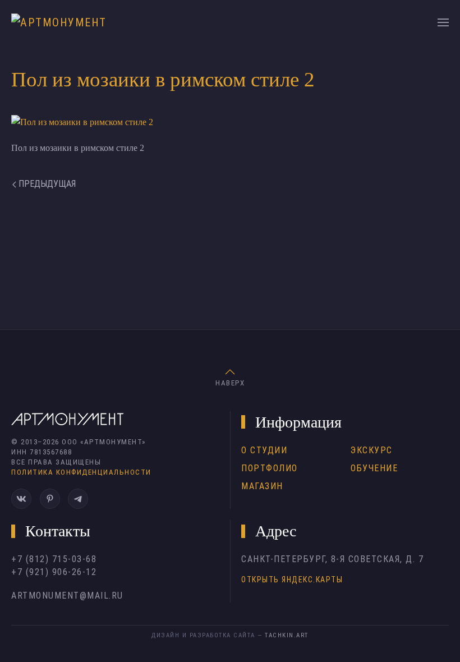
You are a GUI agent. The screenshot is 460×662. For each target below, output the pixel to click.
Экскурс (372, 450)
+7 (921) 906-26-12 (53, 572)
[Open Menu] (443, 22)
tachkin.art (287, 635)
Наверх (230, 383)
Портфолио (269, 468)
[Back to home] (62, 22)
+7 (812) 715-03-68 (53, 559)
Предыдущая (46, 183)
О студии (264, 450)
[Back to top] (230, 372)
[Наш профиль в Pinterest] (50, 499)
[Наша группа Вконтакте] (21, 499)
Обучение (374, 468)
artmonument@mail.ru (67, 595)
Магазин (262, 486)
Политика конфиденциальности (81, 472)
